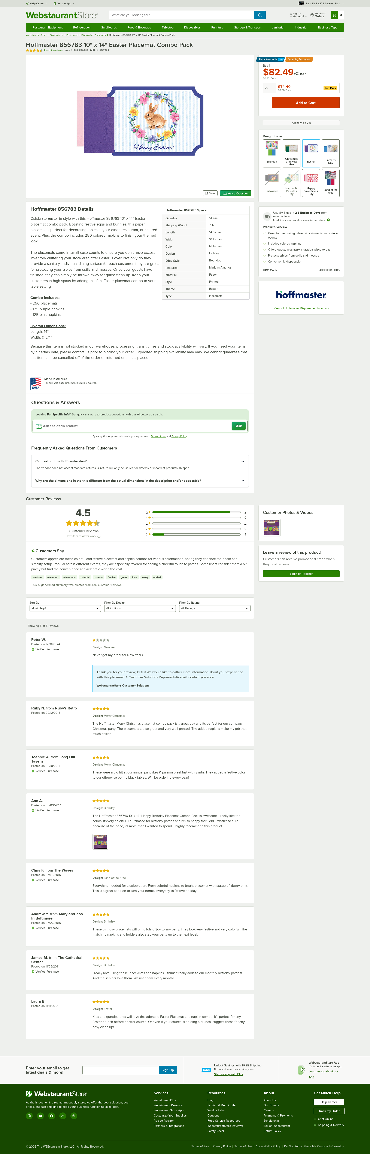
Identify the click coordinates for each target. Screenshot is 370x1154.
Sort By (34, 602)
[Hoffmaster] (301, 294)
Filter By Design (114, 602)
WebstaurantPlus (165, 1100)
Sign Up (168, 1070)
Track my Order (329, 1111)
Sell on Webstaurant (277, 1125)
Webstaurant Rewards (168, 1105)
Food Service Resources (223, 1120)
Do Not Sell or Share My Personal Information (314, 1146)
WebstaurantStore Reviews (225, 1125)
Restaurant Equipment (48, 27)
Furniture (217, 27)
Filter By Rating (189, 602)
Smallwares (109, 27)
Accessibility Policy (268, 1146)
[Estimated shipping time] (328, 220)
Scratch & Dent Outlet (221, 1105)
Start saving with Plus (228, 1074)
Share (212, 193)
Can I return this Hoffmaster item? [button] (61, 461)
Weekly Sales (216, 1110)
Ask (239, 426)
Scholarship (271, 1120)
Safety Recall (215, 1131)
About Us (270, 1100)
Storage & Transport (247, 27)
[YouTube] (40, 1115)
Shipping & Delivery (331, 1125)
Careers (269, 1110)
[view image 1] (271, 527)
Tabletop (167, 27)
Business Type (327, 27)
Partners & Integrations (169, 1125)
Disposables (192, 27)
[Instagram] (29, 1115)
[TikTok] (62, 1115)
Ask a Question (238, 193)
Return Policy (272, 1131)
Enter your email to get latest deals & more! (47, 1070)
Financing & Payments (278, 1115)
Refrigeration (82, 27)
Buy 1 (266, 65)
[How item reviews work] (99, 536)
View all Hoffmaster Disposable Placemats (301, 308)
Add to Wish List (301, 122)
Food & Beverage (139, 27)
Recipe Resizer (164, 1120)
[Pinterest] (73, 1115)
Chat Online (326, 1119)
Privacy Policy (179, 436)
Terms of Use (158, 436)
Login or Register (301, 573)
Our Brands (271, 1105)
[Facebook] (51, 1115)
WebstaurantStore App (169, 1110)
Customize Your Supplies (170, 1115)
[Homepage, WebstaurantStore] (62, 15)
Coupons (213, 1115)
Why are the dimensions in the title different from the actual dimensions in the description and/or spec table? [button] (118, 481)
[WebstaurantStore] (79, 1093)
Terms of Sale (200, 1146)
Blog (210, 1100)
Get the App (64, 3)
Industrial (301, 27)
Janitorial (278, 27)
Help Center (37, 3)
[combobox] (181, 15)
